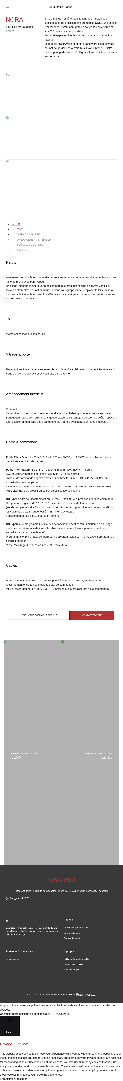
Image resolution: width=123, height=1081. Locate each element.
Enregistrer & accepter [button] (13, 1078)
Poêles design (12, 959)
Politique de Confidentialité (76, 959)
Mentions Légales (72, 969)
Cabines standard (72, 933)
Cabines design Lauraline (76, 927)
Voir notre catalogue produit (39, 615)
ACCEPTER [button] (63, 1013)
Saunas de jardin (72, 938)
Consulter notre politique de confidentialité (25, 1013)
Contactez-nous (92, 615)
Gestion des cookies (73, 964)
